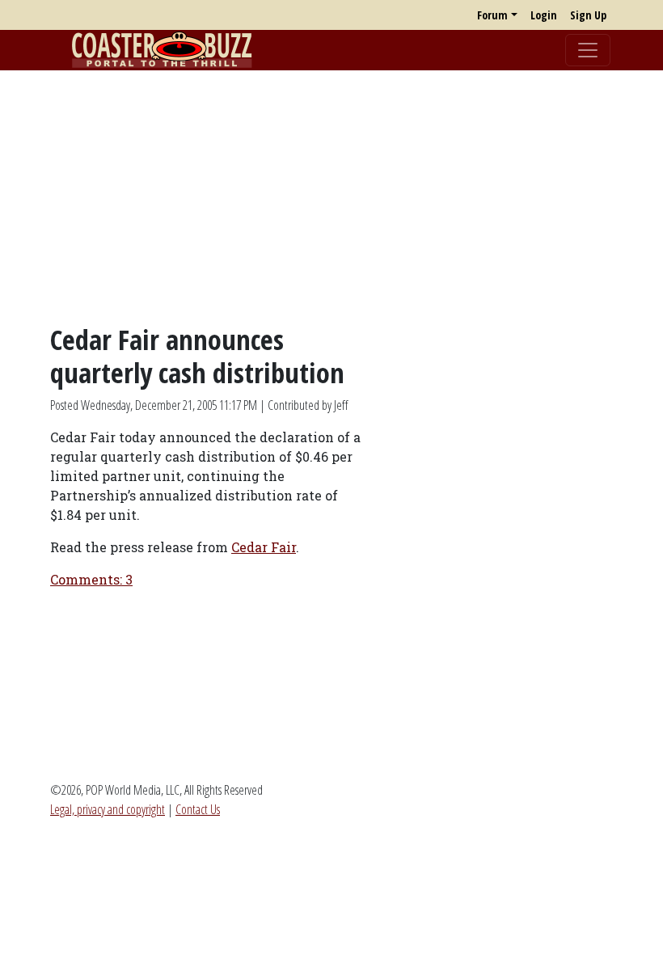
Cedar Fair (263, 546)
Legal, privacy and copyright (107, 809)
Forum (492, 15)
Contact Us (197, 809)
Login (543, 15)
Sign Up (588, 15)
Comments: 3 (91, 579)
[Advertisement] (331, 196)
